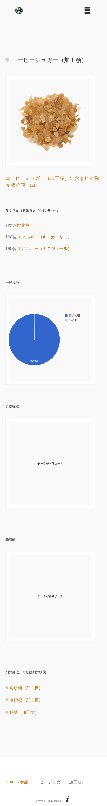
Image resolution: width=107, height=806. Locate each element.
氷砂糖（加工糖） (26, 700)
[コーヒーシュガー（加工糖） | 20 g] (50, 160)
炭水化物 (21, 225)
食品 (24, 782)
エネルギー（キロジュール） (45, 248)
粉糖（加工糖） (24, 712)
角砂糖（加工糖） (26, 688)
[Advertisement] (53, 32)
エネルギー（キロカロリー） (45, 237)
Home (11, 782)
